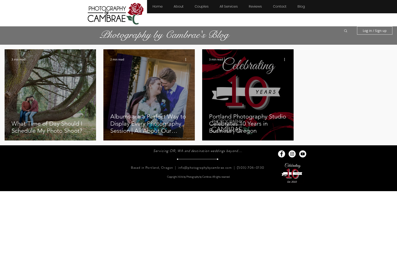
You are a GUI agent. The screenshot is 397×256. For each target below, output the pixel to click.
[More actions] (88, 59)
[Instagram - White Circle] (292, 153)
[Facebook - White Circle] (281, 153)
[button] (201, 4)
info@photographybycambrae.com (205, 167)
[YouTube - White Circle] (302, 153)
